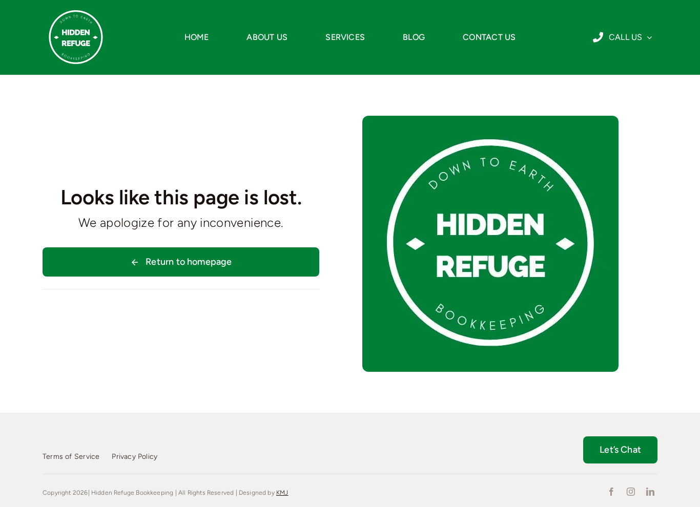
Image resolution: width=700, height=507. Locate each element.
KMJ (282, 492)
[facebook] (611, 491)
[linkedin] (650, 491)
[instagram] (631, 491)
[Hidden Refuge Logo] (76, 8)
